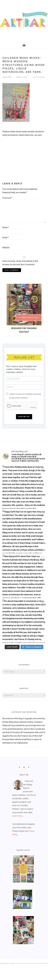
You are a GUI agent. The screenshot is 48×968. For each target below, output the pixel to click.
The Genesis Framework (38, 963)
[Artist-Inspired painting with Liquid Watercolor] (23, 943)
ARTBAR (24, 20)
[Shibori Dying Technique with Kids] (22, 908)
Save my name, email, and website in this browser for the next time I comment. (20, 263)
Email (5, 237)
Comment (7, 198)
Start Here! (24, 332)
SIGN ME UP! (24, 416)
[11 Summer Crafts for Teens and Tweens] (23, 882)
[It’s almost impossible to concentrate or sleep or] (24, 621)
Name (5, 227)
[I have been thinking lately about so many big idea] (24, 487)
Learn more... (18, 816)
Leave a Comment (39, 77)
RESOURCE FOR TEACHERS (24, 328)
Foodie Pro (20, 963)
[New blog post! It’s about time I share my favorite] (24, 576)
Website (6, 247)
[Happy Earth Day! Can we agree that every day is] (24, 531)
